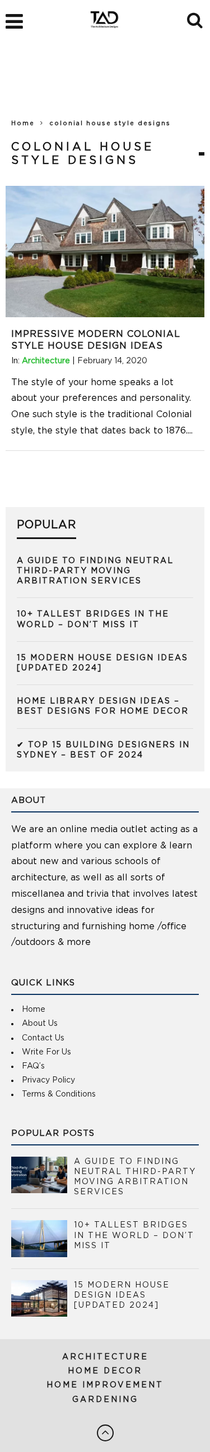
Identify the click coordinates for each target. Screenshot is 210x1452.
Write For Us (46, 1052)
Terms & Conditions (59, 1094)
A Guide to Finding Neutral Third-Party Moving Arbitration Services (95, 571)
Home (23, 123)
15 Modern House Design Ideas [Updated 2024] (122, 1295)
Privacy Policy (48, 1080)
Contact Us (43, 1038)
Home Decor (105, 1371)
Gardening (105, 1400)
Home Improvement (105, 1385)
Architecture (46, 361)
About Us (40, 1024)
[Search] (195, 18)
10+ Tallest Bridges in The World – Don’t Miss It (134, 1235)
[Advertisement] (105, 84)
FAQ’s (33, 1066)
